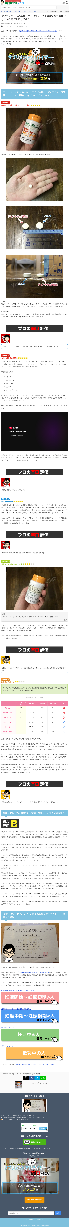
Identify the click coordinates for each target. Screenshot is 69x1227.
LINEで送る (43, 1078)
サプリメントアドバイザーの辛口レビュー (16, 26)
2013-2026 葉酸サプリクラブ (33, 1225)
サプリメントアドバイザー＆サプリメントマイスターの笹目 (38, 31)
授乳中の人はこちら (7, 1046)
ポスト (26, 1078)
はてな (37, 1078)
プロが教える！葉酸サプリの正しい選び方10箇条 (33, 972)
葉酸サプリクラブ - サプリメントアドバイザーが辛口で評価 (35, 1064)
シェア (31, 1078)
